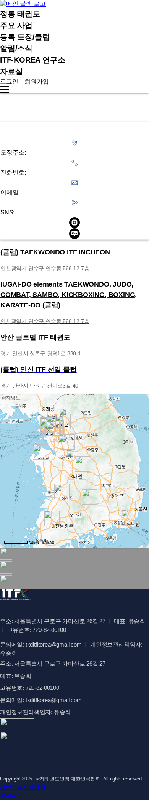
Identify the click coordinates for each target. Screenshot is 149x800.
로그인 (9, 81)
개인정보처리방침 (22, 787)
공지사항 (11, 795)
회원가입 (36, 81)
